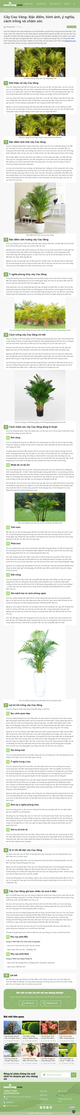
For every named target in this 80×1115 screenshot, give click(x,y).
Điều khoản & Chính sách (65, 1100)
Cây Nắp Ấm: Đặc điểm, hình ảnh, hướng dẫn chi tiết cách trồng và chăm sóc (30, 1060)
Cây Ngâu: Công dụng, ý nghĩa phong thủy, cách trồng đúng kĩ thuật (31, 1037)
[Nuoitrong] (13, 1086)
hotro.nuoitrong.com (12, 1106)
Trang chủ (6, 10)
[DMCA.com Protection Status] (71, 1108)
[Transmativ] (13, 4)
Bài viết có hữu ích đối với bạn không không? (40, 992)
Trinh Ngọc (18, 27)
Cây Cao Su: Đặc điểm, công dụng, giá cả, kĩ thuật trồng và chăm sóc (67, 1037)
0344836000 (10, 1102)
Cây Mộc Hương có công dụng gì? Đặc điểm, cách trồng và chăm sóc (48, 1060)
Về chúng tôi (55, 4)
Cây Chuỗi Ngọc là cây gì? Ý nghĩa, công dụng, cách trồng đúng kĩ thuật (67, 1060)
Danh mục (28, 4)
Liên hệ (67, 4)
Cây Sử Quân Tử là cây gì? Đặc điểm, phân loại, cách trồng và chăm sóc (49, 1037)
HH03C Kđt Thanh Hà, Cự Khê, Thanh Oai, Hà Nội (17, 1098)
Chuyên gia (41, 4)
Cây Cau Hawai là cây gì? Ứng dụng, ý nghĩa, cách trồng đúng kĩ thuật (11, 1060)
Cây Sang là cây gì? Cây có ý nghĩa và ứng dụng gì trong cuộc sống (12, 1037)
